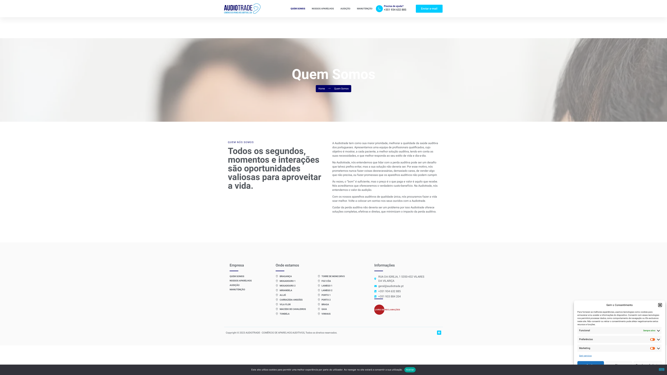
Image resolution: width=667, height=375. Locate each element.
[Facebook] (439, 333)
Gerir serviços (585, 355)
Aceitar (410, 369)
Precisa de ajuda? (394, 6)
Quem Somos (298, 8)
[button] (660, 305)
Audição (345, 8)
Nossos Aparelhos (323, 8)
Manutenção (364, 8)
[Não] (661, 369)
